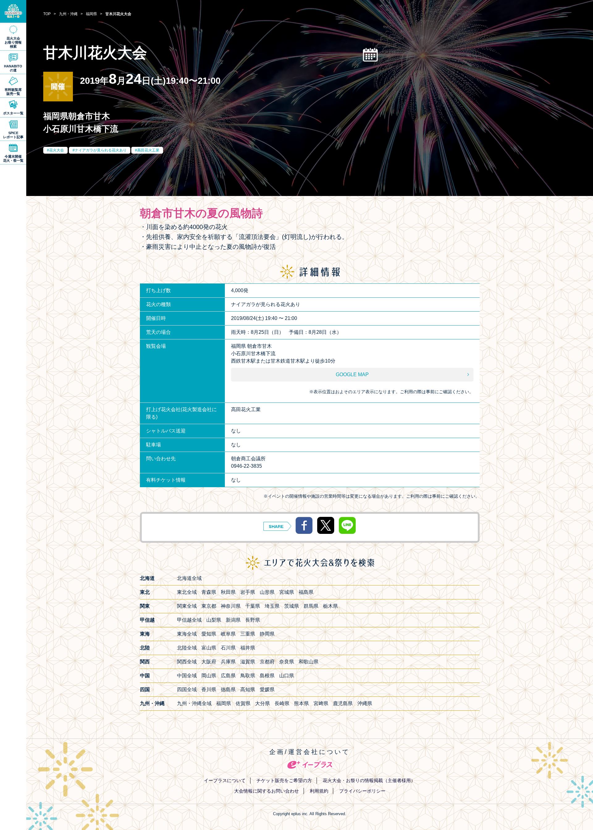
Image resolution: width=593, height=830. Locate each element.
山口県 (286, 675)
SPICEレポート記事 (13, 135)
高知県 (247, 689)
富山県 (208, 647)
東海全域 (187, 633)
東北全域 (187, 592)
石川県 (228, 647)
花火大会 (56, 150)
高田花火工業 (148, 150)
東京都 (208, 606)
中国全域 (187, 675)
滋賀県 (247, 661)
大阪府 (208, 661)
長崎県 (282, 703)
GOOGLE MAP (352, 374)
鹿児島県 (343, 703)
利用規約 (319, 791)
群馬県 (311, 606)
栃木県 (330, 606)
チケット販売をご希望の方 (284, 780)
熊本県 (301, 703)
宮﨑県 (320, 703)
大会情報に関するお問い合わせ (266, 791)
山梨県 (213, 620)
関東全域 (187, 606)
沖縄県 (364, 703)
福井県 (247, 647)
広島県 (228, 675)
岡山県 (208, 675)
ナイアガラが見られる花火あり (101, 150)
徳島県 (228, 689)
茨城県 (291, 606)
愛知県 (208, 633)
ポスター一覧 (13, 113)
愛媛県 (267, 689)
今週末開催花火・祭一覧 (13, 158)
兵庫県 (228, 661)
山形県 (267, 592)
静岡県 (267, 633)
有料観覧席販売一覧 (13, 92)
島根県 (267, 675)
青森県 (208, 592)
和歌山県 (308, 661)
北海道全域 (189, 578)
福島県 (306, 592)
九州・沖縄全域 (194, 703)
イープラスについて (225, 780)
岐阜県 (228, 633)
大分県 (262, 703)
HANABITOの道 (13, 68)
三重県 (247, 633)
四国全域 (187, 689)
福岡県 (223, 703)
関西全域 (187, 661)
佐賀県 (243, 703)
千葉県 (252, 606)
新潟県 (233, 620)
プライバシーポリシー (362, 791)
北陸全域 (187, 647)
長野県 (252, 620)
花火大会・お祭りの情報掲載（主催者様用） (369, 780)
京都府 (267, 661)
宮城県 (286, 592)
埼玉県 (272, 606)
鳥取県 (247, 675)
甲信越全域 (189, 620)
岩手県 (247, 592)
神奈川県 (231, 606)
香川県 (208, 689)
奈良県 (286, 661)
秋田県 (228, 592)
